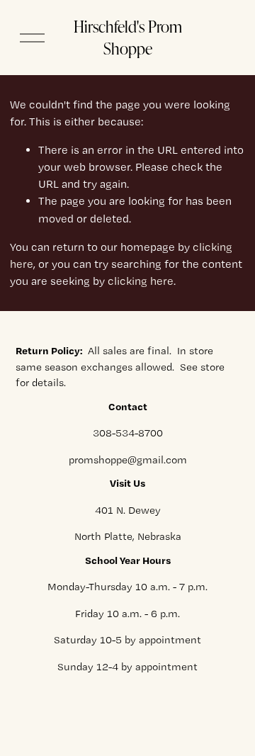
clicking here (141, 281)
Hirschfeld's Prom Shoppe (128, 38)
